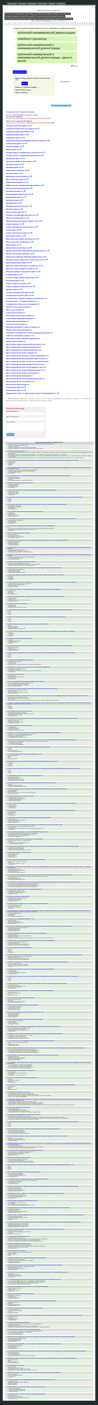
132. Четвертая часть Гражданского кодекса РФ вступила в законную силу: (26, 1386)
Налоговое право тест (13, 209)
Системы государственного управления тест (21, 277)
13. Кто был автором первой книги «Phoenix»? (19, 532)
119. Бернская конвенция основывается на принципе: (20, 1293)
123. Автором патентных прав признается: (18, 1322)
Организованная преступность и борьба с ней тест (23, 221)
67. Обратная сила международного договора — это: (20, 918)
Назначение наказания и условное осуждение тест (23, 327)
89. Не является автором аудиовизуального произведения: (22, 1077)
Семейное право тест (13, 274)
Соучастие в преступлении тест (17, 324)
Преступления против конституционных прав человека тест (27, 358)
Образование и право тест (15, 236)
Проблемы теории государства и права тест (21, 268)
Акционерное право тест (14, 137)
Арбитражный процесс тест (15, 143)
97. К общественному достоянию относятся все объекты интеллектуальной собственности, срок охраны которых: (37, 1135)
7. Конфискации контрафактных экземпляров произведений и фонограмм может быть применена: (32, 489)
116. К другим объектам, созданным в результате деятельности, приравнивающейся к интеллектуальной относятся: (37, 1272)
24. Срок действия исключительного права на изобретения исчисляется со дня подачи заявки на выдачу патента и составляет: (40, 609)
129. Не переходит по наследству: (16, 1365)
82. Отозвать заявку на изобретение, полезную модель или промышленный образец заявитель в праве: (33, 1026)
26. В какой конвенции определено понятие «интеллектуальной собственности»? (28, 624)
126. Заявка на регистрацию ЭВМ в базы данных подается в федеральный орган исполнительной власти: (34, 1343)
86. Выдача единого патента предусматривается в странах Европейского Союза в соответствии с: (33, 1055)
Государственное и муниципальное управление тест (24, 155)
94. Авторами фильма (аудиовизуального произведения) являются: (24, 1114)
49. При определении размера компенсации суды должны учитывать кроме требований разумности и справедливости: (37, 788)
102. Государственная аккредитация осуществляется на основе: (23, 1171)
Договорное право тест (14, 164)
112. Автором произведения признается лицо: (18, 1243)
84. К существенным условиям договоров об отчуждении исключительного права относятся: (31, 1040)
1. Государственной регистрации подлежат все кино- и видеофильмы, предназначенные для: (30, 443)
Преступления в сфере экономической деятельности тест (25, 344)
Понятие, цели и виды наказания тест (19, 330)
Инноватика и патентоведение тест (18, 176)
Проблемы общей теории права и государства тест (23, 265)
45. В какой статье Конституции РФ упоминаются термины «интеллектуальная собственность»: (32, 761)
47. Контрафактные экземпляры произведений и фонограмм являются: (25, 775)
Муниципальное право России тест (18, 206)
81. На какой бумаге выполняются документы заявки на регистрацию (25, 1019)
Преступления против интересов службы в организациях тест (27, 356)
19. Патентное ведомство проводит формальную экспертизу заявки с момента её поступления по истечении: (35, 574)
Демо (52, 123)
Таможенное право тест (14, 280)
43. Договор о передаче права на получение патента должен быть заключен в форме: (28, 746)
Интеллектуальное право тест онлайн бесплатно (61, 105)
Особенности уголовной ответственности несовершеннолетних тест (29, 333)
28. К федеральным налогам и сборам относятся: (19, 638)
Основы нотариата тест (14, 224)
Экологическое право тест (15, 390)
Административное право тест (16, 134)
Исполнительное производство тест (18, 188)
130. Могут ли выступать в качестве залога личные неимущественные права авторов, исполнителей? (33, 1372)
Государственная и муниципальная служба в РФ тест (24, 152)
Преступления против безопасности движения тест (23, 347)
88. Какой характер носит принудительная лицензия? (20, 1070)
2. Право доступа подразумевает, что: (17, 450)
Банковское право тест (14, 146)
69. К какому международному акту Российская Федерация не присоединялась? (27, 933)
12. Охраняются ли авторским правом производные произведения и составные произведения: (31, 525)
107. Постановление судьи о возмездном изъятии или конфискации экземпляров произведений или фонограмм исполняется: (38, 1207)
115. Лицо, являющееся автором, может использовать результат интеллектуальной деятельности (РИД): (34, 1264)
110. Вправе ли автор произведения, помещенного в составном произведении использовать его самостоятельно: (36, 1229)
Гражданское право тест (14, 158)
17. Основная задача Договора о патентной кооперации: (21, 561)
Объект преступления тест (15, 310)
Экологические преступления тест (18, 384)
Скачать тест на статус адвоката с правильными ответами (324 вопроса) (28, 118)
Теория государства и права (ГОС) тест (19, 286)
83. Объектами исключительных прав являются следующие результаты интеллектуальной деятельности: (35, 1033)
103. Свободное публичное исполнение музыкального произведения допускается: (27, 1178)
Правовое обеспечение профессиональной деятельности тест (27, 251)
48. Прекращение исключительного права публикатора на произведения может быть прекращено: (32, 782)
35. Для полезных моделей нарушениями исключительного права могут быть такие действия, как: (32, 688)
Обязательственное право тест (16, 218)
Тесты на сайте (9, 14)
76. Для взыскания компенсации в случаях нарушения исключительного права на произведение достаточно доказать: (37, 983)
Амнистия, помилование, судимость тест (20, 335)
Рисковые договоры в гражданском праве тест (22, 272)
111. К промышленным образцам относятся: (18, 1236)
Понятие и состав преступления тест (18, 307)
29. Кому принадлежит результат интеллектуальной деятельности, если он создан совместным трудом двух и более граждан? (39, 645)
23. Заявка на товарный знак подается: (17, 603)
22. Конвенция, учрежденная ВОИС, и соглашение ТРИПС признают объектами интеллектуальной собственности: (36, 596)
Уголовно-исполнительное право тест (19, 292)
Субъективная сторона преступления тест (20, 318)
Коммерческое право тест (15, 191)
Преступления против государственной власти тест (24, 350)
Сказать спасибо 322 (20, 72)
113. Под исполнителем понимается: (16, 1250)
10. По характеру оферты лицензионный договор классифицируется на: (25, 511)
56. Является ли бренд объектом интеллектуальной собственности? (25, 839)
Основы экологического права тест (18, 233)
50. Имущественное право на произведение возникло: (20, 796)
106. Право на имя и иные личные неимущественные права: (22, 1200)
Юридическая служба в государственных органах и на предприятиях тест (31, 393)
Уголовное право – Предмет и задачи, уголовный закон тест (26, 298)
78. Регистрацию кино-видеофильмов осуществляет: (20, 997)
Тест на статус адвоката (14, 116)
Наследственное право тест (15, 212)
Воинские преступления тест (16, 341)
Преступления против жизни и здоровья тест (21, 353)
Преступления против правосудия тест (19, 376)
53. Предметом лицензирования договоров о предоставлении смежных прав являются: (29, 817)
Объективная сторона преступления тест (20, 315)
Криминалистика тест (13, 200)
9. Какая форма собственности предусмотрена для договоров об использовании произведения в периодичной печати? (37, 504)
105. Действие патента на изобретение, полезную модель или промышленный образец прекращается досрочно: (35, 1193)
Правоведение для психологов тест (18, 248)
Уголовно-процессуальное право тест (19, 295)
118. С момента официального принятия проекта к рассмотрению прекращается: (28, 1286)
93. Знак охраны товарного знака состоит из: (18, 1107)
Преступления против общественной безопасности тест (25, 364)
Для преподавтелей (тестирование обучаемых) (20, 112)
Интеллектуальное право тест (16, 179)
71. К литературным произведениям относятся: (19, 947)
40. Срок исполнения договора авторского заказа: (19, 725)
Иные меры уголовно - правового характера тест (23, 338)
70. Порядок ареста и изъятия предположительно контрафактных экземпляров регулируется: (31, 940)
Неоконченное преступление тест (17, 321)
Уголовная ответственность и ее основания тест (22, 304)
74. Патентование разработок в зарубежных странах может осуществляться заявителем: (30, 969)
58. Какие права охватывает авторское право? (19, 852)
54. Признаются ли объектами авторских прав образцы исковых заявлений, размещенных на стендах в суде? (35, 824)
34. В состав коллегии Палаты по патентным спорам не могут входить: (25, 681)
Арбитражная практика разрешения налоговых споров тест (27, 140)
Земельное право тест (13, 173)
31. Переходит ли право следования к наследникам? (20, 659)
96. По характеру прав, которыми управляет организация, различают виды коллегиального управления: (33, 1128)
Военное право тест (12, 149)
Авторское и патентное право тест (18, 126)
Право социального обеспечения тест (19, 242)
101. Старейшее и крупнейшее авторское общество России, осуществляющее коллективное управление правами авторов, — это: (40, 1164)
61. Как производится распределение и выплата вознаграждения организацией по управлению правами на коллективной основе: (39, 874)
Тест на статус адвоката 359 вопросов (19, 121)
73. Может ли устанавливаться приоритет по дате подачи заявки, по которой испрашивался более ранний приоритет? (37, 961)
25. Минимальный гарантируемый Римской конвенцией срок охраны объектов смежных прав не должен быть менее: (36, 616)
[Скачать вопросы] (31, 125)
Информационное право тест (16, 182)
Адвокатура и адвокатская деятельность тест (22, 128)
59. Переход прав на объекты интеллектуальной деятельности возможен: (26, 859)
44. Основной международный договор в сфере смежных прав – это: (24, 754)
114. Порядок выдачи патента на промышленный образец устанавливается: (26, 1257)
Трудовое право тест (13, 289)
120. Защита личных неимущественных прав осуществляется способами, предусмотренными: (31, 1300)
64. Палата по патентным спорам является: (18, 896)
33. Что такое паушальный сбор (15, 674)
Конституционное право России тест (18, 194)
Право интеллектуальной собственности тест (21, 239)
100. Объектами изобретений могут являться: (19, 1157)
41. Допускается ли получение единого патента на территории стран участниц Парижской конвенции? (33, 732)
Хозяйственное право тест (15, 387)
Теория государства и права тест (17, 283)
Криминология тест (13, 203)
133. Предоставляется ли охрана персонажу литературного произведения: (26, 1393)
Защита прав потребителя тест (16, 170)
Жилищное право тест (14, 167)
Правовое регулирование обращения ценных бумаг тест (25, 257)
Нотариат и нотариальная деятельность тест (21, 215)
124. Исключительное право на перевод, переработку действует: (23, 1329)
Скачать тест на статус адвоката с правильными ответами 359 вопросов (28, 123)
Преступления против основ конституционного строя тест (26, 367)
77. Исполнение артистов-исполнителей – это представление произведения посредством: (30, 990)
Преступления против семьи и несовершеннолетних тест (25, 378)
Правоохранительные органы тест (18, 263)
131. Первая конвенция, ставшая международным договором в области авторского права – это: (31, 1379)
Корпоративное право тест (15, 197)
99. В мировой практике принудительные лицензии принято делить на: (25, 1150)
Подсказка (75, 66)
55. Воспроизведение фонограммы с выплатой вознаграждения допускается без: (27, 831)
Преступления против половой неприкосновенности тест (25, 370)
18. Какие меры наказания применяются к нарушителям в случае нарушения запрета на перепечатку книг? (34, 567)
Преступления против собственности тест (20, 381)
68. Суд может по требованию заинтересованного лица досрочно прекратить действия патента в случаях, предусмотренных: (39, 926)
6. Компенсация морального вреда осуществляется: (20, 482)
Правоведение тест (12, 245)
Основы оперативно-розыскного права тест (21, 227)
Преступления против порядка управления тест (22, 373)
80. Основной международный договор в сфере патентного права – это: (25, 1012)
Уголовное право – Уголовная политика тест (21, 301)
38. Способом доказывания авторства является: (19, 711)
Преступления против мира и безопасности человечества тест (27, 361)
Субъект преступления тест (15, 313)
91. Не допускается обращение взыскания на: (18, 1091)
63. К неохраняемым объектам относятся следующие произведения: (24, 889)
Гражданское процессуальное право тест (20, 161)
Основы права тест (12, 230)
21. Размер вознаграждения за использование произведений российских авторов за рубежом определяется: (34, 589)
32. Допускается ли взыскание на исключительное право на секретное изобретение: (28, 667)
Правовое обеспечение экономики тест (19, 254)
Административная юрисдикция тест (19, 132)
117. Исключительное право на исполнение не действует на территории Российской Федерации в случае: (34, 1279)
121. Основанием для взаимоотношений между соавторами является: (24, 1307)
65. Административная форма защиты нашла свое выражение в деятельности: (27, 903)
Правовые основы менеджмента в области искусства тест (26, 260)
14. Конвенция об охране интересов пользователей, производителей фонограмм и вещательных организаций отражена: (37, 540)
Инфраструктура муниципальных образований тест (24, 185)
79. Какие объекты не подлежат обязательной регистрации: (22, 1004)
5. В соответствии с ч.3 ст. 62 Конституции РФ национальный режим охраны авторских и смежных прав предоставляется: (39, 475)
